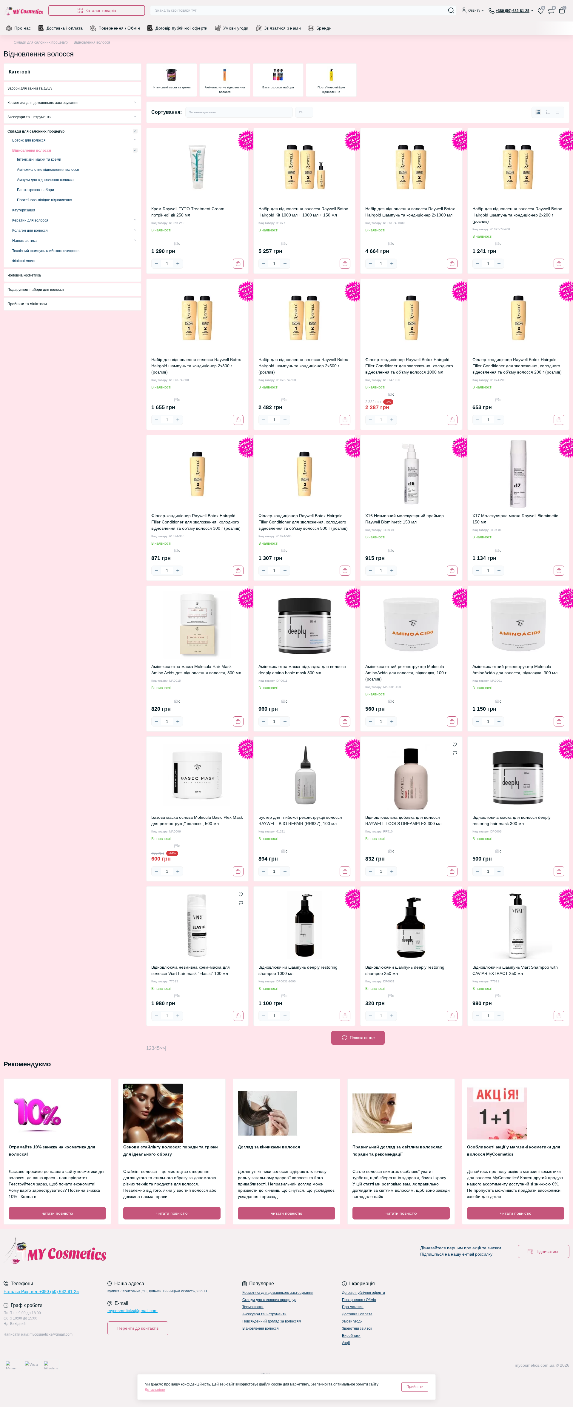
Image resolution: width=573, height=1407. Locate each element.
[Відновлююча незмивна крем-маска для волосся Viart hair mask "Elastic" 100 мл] (197, 925)
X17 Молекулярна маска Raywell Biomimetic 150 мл (515, 518)
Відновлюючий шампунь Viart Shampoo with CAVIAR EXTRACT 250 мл (515, 970)
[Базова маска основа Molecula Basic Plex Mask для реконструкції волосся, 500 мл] (197, 775)
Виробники (351, 1336)
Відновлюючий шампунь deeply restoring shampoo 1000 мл (298, 970)
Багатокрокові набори (35, 190)
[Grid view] (538, 112)
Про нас (22, 28)
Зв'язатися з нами (282, 28)
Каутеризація (23, 210)
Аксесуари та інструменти (29, 117)
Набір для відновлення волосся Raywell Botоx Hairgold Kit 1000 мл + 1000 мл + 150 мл (303, 211)
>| (164, 1048)
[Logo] (24, 10)
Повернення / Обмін (119, 28)
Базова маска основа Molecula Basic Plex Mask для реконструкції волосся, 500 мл (197, 820)
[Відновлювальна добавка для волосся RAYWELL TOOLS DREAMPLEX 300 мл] (411, 775)
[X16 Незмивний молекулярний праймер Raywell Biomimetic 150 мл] (411, 474)
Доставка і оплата (65, 28)
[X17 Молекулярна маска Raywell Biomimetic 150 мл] (518, 474)
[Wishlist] (454, 744)
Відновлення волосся (31, 150)
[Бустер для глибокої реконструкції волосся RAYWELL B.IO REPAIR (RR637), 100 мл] (304, 775)
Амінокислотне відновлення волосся (48, 170)
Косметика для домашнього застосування (42, 103)
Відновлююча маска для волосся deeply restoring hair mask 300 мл (511, 820)
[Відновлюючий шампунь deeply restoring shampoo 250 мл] (411, 925)
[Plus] (178, 263)
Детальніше (155, 1390)
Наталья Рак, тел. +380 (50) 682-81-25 (41, 1291)
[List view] (548, 112)
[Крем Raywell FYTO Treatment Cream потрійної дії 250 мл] (197, 167)
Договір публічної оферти (181, 28)
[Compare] (454, 752)
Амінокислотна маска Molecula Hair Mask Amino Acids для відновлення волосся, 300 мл (196, 669)
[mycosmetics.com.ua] (143, 1251)
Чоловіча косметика (24, 275)
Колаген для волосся (30, 230)
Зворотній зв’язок (357, 1328)
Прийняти (414, 1387)
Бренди (324, 28)
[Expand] (135, 102)
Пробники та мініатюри (27, 304)
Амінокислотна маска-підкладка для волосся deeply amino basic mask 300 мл (302, 669)
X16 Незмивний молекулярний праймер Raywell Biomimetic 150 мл (404, 518)
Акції (346, 1343)
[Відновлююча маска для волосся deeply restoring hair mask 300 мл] (518, 775)
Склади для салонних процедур (41, 42)
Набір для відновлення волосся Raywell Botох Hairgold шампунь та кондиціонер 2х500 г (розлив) (303, 365)
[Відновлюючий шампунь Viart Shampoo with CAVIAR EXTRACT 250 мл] (518, 925)
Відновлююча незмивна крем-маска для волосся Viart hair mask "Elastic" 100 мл (190, 970)
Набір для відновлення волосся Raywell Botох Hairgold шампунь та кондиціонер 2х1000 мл (410, 211)
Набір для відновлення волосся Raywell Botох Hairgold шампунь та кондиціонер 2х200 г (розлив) (517, 215)
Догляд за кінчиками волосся (269, 1147)
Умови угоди (236, 28)
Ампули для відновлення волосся (45, 180)
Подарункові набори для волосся (35, 290)
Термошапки (253, 1307)
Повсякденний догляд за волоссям (271, 1321)
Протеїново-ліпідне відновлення (44, 200)
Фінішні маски (24, 261)
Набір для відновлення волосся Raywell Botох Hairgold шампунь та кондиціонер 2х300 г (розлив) (196, 365)
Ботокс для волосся (29, 140)
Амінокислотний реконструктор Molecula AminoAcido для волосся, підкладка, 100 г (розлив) (405, 672)
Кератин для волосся (30, 220)
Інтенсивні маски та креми (39, 159)
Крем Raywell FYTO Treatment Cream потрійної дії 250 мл (187, 211)
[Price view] (557, 112)
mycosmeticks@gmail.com (132, 1310)
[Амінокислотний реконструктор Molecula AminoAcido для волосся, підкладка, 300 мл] (518, 625)
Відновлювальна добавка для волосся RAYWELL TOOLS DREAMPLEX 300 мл (403, 820)
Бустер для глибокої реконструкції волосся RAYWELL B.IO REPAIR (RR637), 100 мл (300, 820)
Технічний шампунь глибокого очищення (46, 251)
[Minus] (156, 263)
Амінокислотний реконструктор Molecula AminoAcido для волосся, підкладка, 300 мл (514, 669)
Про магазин (352, 1307)
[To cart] (238, 264)
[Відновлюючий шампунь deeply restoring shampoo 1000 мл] (304, 925)
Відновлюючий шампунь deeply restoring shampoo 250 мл (404, 970)
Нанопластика (24, 241)
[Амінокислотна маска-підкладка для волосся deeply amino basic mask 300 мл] (304, 625)
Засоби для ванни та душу (29, 88)
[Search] (451, 10)
